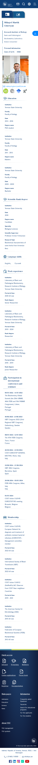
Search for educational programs (27, 708)
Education (5, 702)
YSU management (7, 728)
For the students (25, 716)
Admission (5, 699)
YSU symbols (6, 731)
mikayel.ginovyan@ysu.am (16, 86)
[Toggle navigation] (35, 4)
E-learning (15, 664)
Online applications (9, 675)
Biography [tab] (7, 14)
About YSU (6, 723)
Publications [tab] (18, 14)
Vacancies (23, 704)
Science (4, 705)
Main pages (6, 694)
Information (25, 694)
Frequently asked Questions (25, 700)
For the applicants (26, 713)
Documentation (17, 686)
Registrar (5, 686)
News (3, 708)
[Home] (8, 4)
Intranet (5, 664)
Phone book (23, 675)
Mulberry (25, 664)
